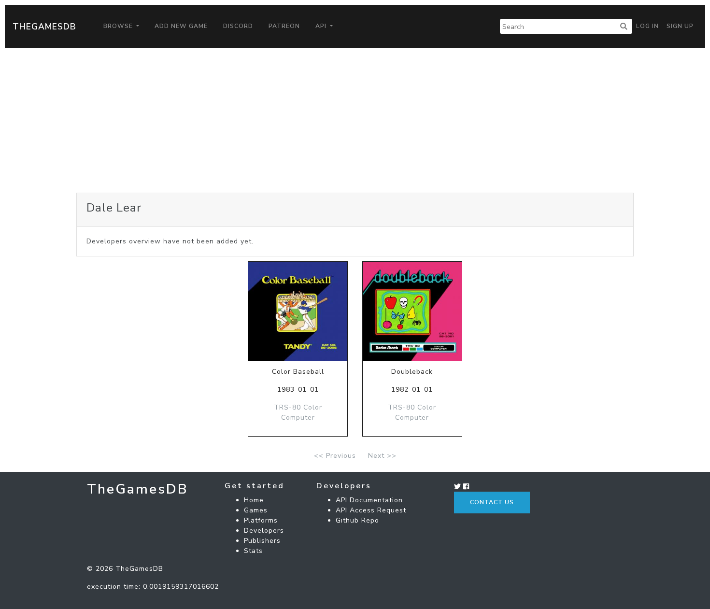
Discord (238, 26)
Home (254, 500)
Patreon (284, 26)
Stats (253, 550)
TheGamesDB (44, 26)
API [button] (321, 26)
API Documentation (369, 500)
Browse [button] (119, 26)
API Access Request (371, 510)
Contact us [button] (492, 502)
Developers (264, 530)
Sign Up (680, 26)
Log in (647, 26)
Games (256, 510)
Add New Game (181, 26)
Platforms (261, 520)
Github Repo (357, 520)
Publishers (262, 540)
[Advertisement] (355, 120)
